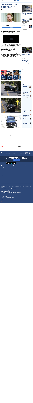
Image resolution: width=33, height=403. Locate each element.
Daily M (18, 46)
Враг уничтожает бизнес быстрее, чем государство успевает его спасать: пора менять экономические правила (26, 111)
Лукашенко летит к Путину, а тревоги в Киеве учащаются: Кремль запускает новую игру (26, 92)
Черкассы (16, 167)
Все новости (30, 165)
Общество (26, 165)
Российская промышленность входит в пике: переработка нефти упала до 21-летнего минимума (25, 87)
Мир (9, 165)
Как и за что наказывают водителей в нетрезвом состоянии (26, 57)
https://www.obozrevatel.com (22, 184)
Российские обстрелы (24, 2)
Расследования (19, 165)
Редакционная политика (21, 153)
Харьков (9, 167)
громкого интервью (11, 53)
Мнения (23, 84)
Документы (14, 153)
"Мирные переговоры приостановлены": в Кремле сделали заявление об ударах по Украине (26, 68)
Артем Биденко (24, 112)
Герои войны (7, 2)
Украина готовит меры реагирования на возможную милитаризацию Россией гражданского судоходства (26, 64)
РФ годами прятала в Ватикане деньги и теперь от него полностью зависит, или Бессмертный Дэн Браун (26, 124)
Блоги (21, 165)
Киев (6, 167)
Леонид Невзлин (24, 97)
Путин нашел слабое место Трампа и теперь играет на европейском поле (26, 119)
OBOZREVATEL (5, 130)
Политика (6, 165)
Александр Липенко (24, 116)
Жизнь (14, 165)
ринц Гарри (8, 29)
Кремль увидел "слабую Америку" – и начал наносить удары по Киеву (26, 96)
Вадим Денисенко (24, 93)
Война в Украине (11, 2)
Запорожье (11, 167)
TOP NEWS (23, 45)
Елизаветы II (4, 29)
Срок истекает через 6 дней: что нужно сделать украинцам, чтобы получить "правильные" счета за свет (27, 13)
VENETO (20, 2)
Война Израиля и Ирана (16, 2)
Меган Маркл (10, 30)
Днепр (13, 167)
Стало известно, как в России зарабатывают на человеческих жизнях (25, 22)
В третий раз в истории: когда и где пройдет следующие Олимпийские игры (26, 115)
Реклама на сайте (8, 153)
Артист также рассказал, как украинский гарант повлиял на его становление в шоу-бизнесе (25, 29)
